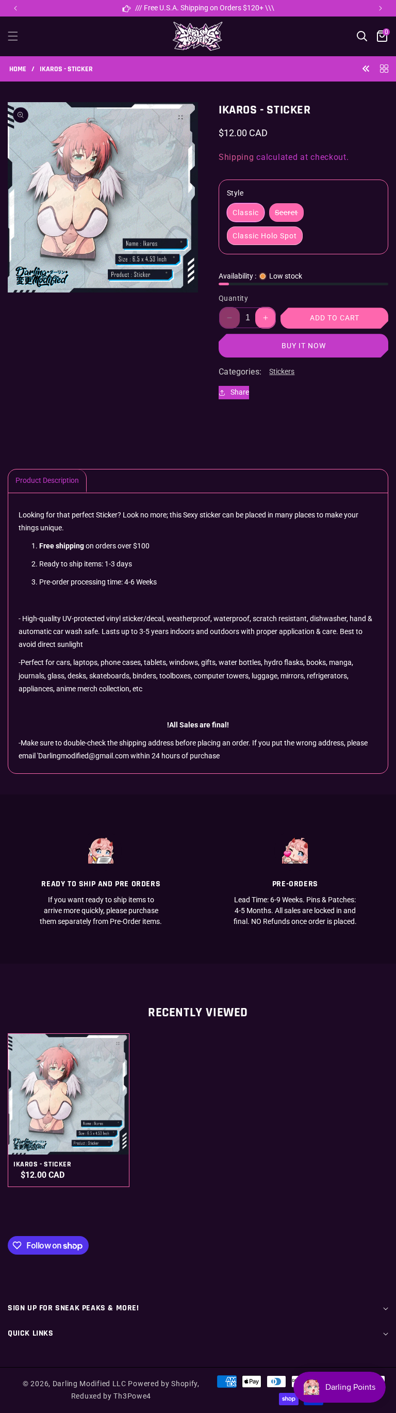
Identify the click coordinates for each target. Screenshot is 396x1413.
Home (17, 69)
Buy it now (304, 346)
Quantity (233, 298)
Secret (289, 215)
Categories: (240, 372)
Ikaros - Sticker (42, 1164)
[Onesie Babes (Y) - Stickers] (366, 68)
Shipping (236, 157)
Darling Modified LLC (89, 1383)
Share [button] (239, 392)
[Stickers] (384, 68)
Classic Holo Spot (265, 236)
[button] (380, 8)
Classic (246, 212)
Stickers (281, 371)
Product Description (47, 480)
